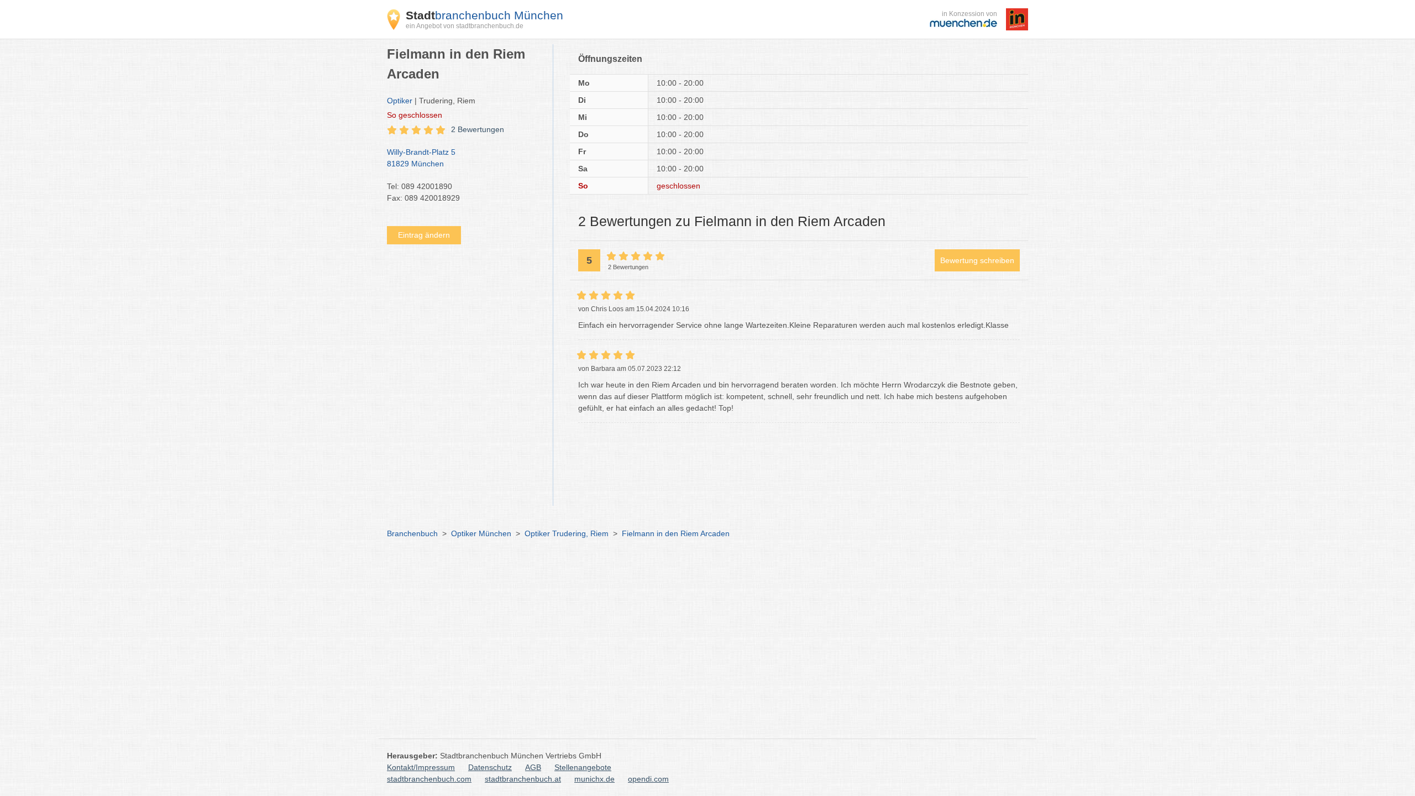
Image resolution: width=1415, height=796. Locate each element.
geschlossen (414, 115)
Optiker (399, 100)
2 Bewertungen (477, 129)
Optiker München (481, 533)
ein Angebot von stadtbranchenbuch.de (464, 26)
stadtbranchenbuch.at (523, 778)
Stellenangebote (582, 767)
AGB (533, 767)
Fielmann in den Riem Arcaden (676, 533)
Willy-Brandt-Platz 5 (421, 158)
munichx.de (594, 778)
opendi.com (648, 778)
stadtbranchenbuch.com (429, 778)
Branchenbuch (412, 533)
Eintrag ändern (424, 235)
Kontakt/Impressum (421, 767)
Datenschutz (490, 767)
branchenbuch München (484, 15)
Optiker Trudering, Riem (567, 533)
